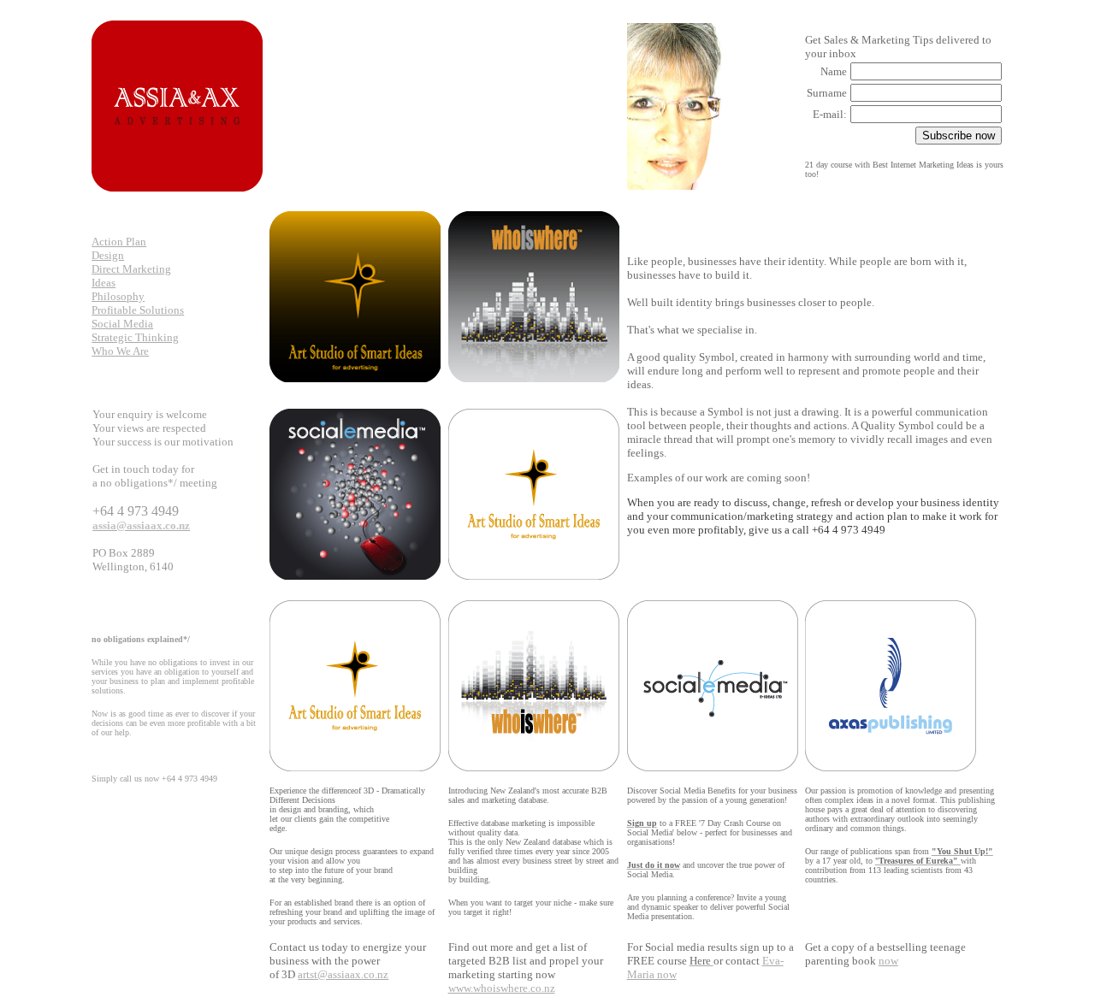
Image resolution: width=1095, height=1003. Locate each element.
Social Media (122, 323)
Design (108, 255)
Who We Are (120, 351)
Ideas (103, 282)
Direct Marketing (131, 269)
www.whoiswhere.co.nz (501, 988)
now (888, 960)
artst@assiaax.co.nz (343, 974)
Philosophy (118, 296)
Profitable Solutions (138, 310)
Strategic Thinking (135, 337)
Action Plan (119, 241)
